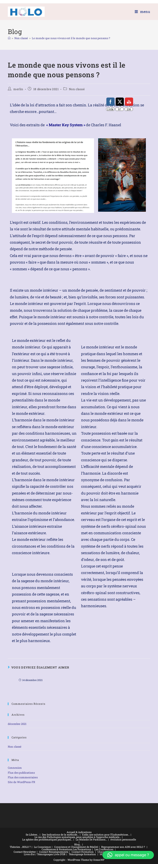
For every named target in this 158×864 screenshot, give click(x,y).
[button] (128, 855)
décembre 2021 (17, 724)
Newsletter (29, 851)
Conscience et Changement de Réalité (76, 846)
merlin (18, 89)
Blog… (77, 844)
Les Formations (82, 849)
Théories (15, 846)
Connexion (15, 768)
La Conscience (42, 846)
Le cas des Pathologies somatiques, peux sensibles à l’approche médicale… (78, 837)
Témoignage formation (82, 854)
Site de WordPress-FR (21, 782)
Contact (18, 851)
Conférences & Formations (57, 849)
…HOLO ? (26, 846)
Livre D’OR (59, 854)
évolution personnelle (123, 839)
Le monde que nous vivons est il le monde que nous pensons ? (71, 38)
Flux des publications (21, 772)
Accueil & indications (79, 832)
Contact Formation (83, 851)
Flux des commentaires (23, 777)
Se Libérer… (32, 834)
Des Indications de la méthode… (60, 834)
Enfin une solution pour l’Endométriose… (106, 834)
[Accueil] (9, 38)
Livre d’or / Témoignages (38, 854)
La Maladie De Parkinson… (91, 839)
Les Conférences (103, 849)
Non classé (77, 89)
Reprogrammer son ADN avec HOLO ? (123, 846)
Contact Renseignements (53, 851)
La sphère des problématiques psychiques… (47, 839)
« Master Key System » (65, 124)
